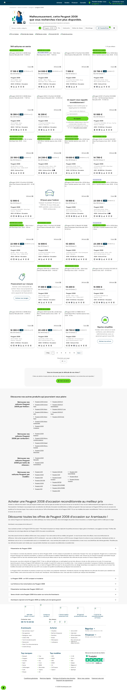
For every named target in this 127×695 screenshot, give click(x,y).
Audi (23, 669)
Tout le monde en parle (29, 640)
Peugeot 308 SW (40, 480)
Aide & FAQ (25, 637)
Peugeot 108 (38, 489)
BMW (40, 665)
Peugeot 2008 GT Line (59, 409)
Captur (53, 669)
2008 (53, 658)
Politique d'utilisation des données (64, 678)
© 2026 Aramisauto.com (63, 687)
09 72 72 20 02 (27, 622)
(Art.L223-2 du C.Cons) (80, 127)
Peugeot (24, 658)
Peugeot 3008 (39, 475)
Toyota (41, 669)
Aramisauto (13, 7)
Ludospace (54, 642)
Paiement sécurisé (98, 678)
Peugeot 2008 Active (41, 402)
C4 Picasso (54, 667)
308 (52, 660)
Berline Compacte (56, 633)
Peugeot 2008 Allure (41, 409)
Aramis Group (26, 646)
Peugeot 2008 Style (58, 417)
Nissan (24, 672)
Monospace (54, 640)
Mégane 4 (74, 665)
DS (39, 672)
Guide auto (74, 637)
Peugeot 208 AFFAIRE (58, 485)
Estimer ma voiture (105, 341)
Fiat (40, 656)
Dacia (24, 665)
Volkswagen (25, 667)
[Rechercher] (40, 28)
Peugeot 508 (56, 475)
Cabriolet (73, 633)
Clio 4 (72, 658)
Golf (72, 660)
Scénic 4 (73, 667)
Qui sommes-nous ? (28, 631)
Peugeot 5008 (39, 483)
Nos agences (26, 633)
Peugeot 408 (39, 486)
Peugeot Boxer (74, 476)
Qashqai (73, 669)
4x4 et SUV (74, 631)
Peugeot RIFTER (56, 482)
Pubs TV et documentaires (30, 644)
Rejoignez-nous (27, 635)
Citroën (24, 660)
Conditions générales (31, 678)
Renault (24, 656)
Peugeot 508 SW (57, 472)
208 (52, 656)
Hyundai (41, 658)
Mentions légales (45, 678)
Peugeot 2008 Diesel (41, 443)
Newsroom (25, 642)
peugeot (31, 7)
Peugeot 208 (39, 472)
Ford (40, 663)
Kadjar (73, 663)
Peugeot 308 (39, 477)
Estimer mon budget (21, 298)
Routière (53, 635)
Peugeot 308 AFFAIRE (58, 488)
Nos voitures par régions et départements (76, 641)
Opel (23, 663)
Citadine (53, 631)
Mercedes (42, 667)
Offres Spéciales (76, 635)
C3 (52, 665)
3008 (53, 663)
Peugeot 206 (56, 491)
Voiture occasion (22, 7)
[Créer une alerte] (3, 688)
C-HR (72, 656)
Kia (40, 660)
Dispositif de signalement (64, 680)
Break (53, 637)
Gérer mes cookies (83, 678)
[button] (54, 28)
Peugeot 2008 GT (57, 402)
